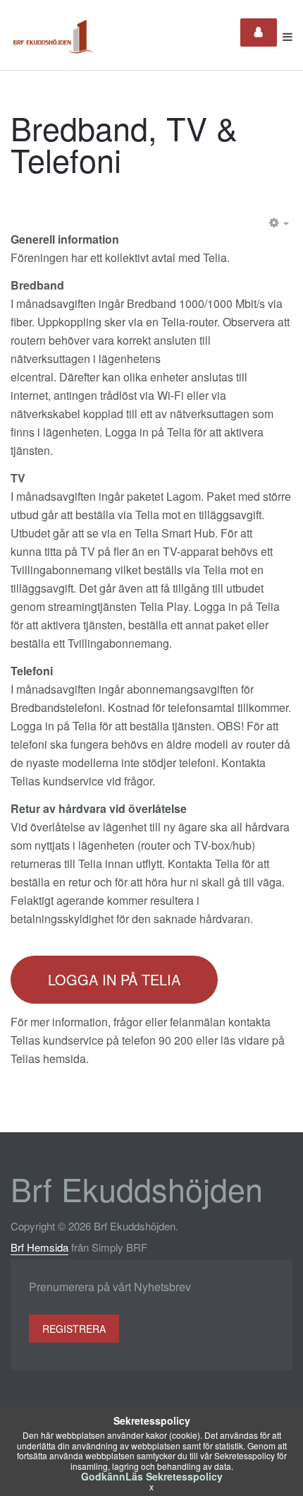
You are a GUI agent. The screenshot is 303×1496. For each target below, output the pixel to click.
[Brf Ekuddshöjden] (54, 36)
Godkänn (103, 1476)
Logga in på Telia (114, 979)
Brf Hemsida (39, 1247)
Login (258, 32)
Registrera (74, 1329)
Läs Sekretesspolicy (174, 1476)
